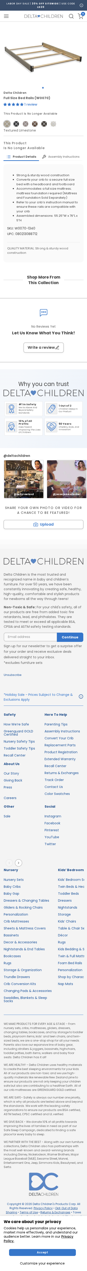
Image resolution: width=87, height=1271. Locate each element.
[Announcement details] (81, 697)
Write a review (41, 347)
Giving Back (13, 780)
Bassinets (11, 935)
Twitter (50, 844)
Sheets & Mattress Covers (25, 928)
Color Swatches (57, 793)
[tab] (21, 157)
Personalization (16, 914)
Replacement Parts (60, 745)
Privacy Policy (43, 1208)
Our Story (11, 773)
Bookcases (12, 956)
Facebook (52, 823)
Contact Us (54, 787)
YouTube (52, 837)
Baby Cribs (12, 886)
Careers (10, 798)
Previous (10, 863)
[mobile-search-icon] (71, 16)
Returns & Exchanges (62, 773)
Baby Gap (11, 893)
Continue (70, 637)
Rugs (7, 963)
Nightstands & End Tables (24, 949)
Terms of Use (29, 1212)
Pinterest (52, 830)
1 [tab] (43, 87)
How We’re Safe (16, 724)
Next (19, 863)
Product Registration (61, 752)
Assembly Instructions (62, 731)
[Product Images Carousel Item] (43, 53)
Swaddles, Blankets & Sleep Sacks (25, 999)
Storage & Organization (23, 970)
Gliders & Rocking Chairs (23, 907)
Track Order (54, 780)
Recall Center (15, 755)
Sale (7, 816)
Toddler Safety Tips (19, 748)
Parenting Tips (56, 724)
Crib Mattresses (16, 921)
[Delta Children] (43, 561)
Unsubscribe (12, 675)
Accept (42, 1252)
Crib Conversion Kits (20, 984)
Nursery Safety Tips (19, 741)
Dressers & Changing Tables (26, 900)
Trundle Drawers (17, 977)
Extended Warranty (60, 759)
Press (8, 787)
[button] (13, 104)
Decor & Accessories (20, 942)
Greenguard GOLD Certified (18, 733)
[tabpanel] (43, 53)
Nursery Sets (14, 879)
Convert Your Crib (59, 738)
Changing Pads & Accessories (28, 991)
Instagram (53, 816)
